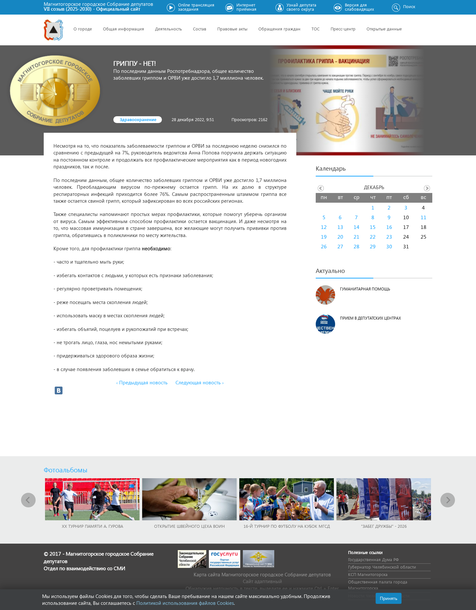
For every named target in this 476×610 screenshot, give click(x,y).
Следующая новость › (200, 382)
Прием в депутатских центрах (370, 318)
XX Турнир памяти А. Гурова (92, 526)
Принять (388, 598)
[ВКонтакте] (58, 390)
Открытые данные (384, 28)
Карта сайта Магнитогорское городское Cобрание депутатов (262, 574)
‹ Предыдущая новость (142, 382)
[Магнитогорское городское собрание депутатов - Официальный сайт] (53, 30)
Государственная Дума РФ (373, 559)
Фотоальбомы (65, 469)
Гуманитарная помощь (365, 289)
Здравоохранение (138, 119)
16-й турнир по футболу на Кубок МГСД (287, 526)
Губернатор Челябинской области (382, 567)
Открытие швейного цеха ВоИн (189, 526)
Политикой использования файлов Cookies (185, 603)
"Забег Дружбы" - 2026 (384, 526)
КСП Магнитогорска (368, 574)
